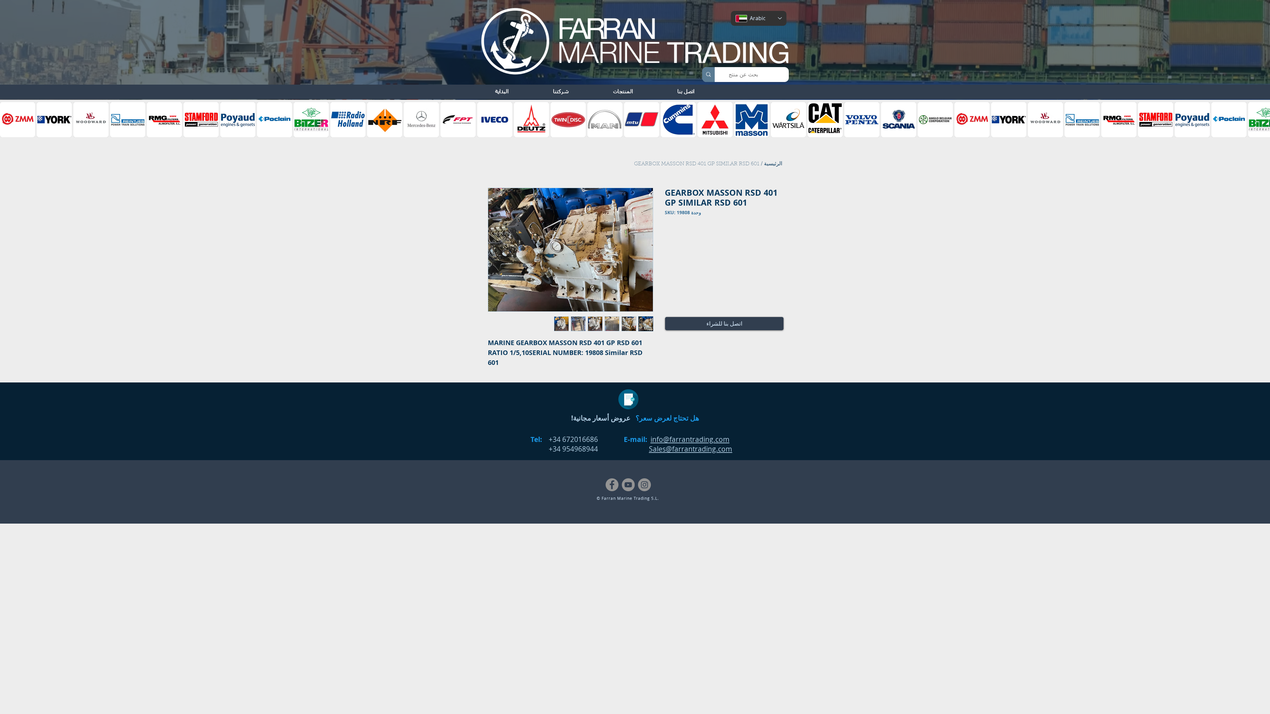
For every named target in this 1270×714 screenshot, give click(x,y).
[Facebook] (612, 484)
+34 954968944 (573, 449)
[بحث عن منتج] (708, 74)
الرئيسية (773, 164)
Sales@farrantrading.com (690, 449)
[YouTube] (628, 484)
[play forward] (1261, 119)
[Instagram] (644, 484)
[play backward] (8, 119)
